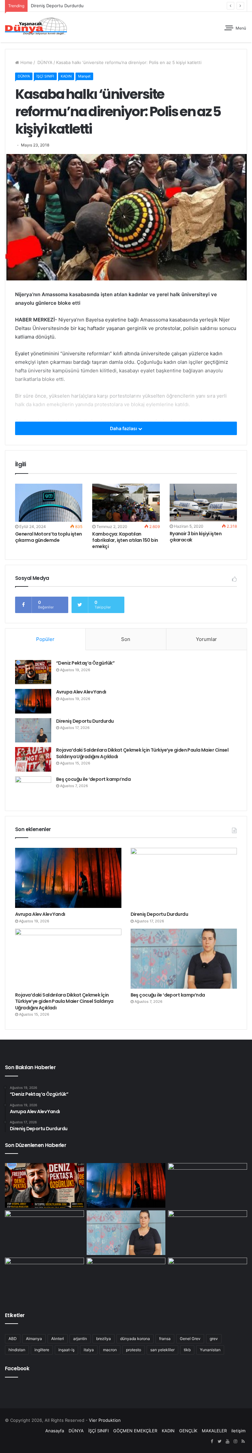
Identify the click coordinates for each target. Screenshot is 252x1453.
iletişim (238, 1430)
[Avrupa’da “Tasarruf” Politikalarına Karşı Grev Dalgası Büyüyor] (207, 1280)
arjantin (80, 1338)
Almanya (34, 1338)
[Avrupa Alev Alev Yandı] (33, 701)
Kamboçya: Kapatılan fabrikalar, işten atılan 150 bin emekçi (125, 540)
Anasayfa (54, 1430)
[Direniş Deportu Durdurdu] (33, 730)
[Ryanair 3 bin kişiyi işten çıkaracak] (203, 502)
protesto (133, 1349)
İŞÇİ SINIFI (45, 76)
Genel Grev (190, 1338)
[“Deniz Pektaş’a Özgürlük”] (33, 672)
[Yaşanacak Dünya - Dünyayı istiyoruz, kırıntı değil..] (36, 27)
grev (214, 1338)
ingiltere (41, 1349)
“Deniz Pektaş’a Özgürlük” (85, 663)
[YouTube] (227, 1441)
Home (25, 62)
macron (110, 1349)
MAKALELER (214, 1430)
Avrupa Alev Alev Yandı (81, 692)
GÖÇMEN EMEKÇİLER (135, 1430)
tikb (187, 1349)
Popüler (45, 639)
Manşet (84, 76)
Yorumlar (206, 639)
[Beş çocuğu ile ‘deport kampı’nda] (33, 788)
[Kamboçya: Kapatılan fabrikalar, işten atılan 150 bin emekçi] (125, 503)
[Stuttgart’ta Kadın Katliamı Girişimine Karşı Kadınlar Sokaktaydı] (44, 1280)
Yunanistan (210, 1349)
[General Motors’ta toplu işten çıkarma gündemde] (48, 503)
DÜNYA (44, 62)
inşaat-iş (66, 1349)
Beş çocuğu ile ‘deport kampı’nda (93, 779)
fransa (165, 1338)
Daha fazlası (124, 428)
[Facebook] (212, 1441)
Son (125, 639)
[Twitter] (219, 1441)
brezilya (103, 1338)
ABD (13, 1338)
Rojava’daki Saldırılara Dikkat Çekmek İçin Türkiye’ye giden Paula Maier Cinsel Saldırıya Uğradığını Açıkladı (142, 753)
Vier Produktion (105, 1420)
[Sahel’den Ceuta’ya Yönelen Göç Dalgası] (126, 1280)
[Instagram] (235, 1441)
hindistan (17, 1349)
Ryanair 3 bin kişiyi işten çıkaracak (195, 536)
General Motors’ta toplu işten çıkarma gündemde (48, 537)
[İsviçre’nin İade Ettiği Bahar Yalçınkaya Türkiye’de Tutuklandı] (207, 1232)
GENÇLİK (188, 1430)
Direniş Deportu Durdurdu (85, 721)
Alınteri (57, 1338)
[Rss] (243, 1441)
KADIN (66, 76)
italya (89, 1349)
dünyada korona (135, 1338)
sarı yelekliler (162, 1349)
